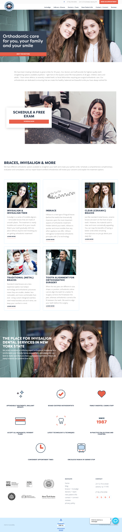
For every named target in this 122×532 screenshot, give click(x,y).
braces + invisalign (72, 489)
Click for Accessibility (9, 525)
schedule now (29, 121)
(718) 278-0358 (72, 2)
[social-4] (109, 497)
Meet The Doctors (23, 54)
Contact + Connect (102, 7)
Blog (66, 486)
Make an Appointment (109, 2)
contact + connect (71, 497)
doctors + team (70, 491)
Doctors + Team (73, 7)
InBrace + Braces (59, 7)
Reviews (114, 7)
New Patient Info (87, 7)
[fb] (64, 2)
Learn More (11, 236)
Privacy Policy (70, 503)
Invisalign (47, 7)
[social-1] (97, 497)
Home (67, 483)
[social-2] (101, 497)
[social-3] (105, 497)
